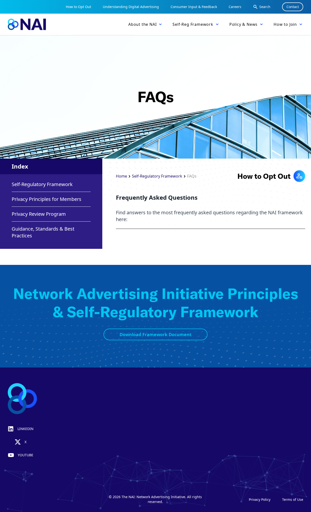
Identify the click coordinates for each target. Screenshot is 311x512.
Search (264, 6)
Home (121, 176)
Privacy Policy (259, 499)
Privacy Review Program (39, 214)
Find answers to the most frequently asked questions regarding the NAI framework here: (209, 216)
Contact (292, 6)
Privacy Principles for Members (46, 199)
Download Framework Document (155, 334)
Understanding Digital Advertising (131, 6)
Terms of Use (292, 499)
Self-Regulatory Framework (42, 184)
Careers (235, 6)
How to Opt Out (78, 6)
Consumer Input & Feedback (194, 6)
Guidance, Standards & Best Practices (43, 232)
